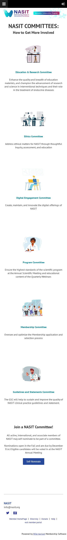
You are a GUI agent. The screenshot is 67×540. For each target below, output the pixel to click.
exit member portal (33, 522)
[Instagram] (15, 513)
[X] (7, 513)
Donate (44, 518)
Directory (34, 518)
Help (53, 518)
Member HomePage (18, 518)
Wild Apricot (39, 533)
